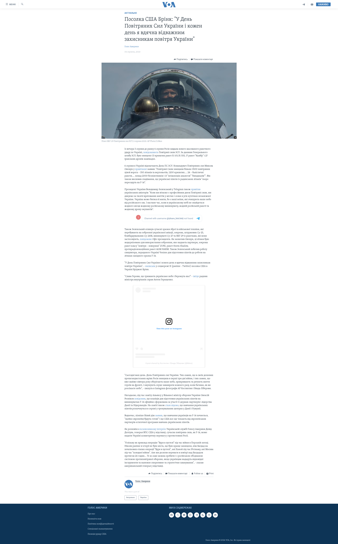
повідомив (139, 399)
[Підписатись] (215, 514)
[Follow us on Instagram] (190, 514)
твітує (196, 276)
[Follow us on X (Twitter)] (177, 514)
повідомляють (151, 152)
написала (150, 266)
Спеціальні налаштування (100, 529)
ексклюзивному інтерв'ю (152, 429)
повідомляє (146, 239)
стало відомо (172, 405)
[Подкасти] (209, 514)
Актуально (131, 13)
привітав (195, 189)
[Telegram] (304, 5)
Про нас (91, 514)
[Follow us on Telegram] (196, 514)
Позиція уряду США (97, 534)
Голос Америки (132, 47)
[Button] (181, 59)
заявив (158, 415)
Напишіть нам (94, 519)
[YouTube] (312, 5)
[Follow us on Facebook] (171, 514)
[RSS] (202, 514)
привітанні (141, 169)
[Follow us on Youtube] (184, 514)
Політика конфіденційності (101, 524)
